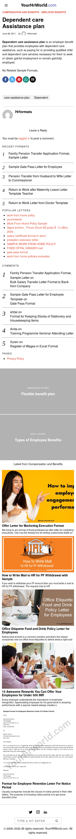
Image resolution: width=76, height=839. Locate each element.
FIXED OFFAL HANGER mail (25, 248)
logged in (24, 138)
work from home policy (21, 215)
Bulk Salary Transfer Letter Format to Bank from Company (39, 284)
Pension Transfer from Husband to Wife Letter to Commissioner (40, 178)
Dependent (41, 97)
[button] (56, 821)
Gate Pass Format (22, 303)
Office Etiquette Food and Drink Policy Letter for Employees (36, 630)
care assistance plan (17, 97)
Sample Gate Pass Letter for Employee (35, 167)
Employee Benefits (53, 12)
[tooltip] (5, 79)
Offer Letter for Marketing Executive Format (33, 525)
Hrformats (32, 33)
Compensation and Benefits (20, 12)
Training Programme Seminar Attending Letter (41, 333)
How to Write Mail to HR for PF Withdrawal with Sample (35, 577)
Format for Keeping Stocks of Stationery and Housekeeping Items (40, 318)
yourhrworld (14, 219)
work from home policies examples (28, 256)
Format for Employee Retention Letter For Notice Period (36, 785)
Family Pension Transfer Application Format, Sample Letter (39, 156)
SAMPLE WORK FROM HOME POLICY (31, 244)
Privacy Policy (15, 358)
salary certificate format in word (26, 236)
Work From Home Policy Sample (27, 223)
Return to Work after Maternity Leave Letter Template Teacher (38, 192)
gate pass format (17, 252)
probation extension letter (22, 240)
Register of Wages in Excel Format (34, 346)
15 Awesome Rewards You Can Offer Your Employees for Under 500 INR (32, 693)
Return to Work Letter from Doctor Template (38, 203)
